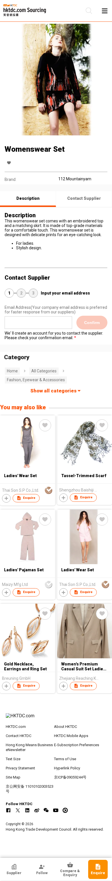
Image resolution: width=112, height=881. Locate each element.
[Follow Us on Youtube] (55, 810)
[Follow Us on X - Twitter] (17, 810)
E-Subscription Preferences (76, 745)
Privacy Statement (20, 768)
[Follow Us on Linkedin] (27, 810)
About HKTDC (65, 726)
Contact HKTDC (18, 736)
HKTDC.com (16, 726)
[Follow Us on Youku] (65, 810)
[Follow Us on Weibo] (36, 810)
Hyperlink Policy (67, 768)
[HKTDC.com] (56, 718)
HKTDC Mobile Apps (71, 736)
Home (12, 371)
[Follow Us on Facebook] (8, 810)
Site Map (13, 777)
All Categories (44, 371)
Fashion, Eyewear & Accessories (36, 380)
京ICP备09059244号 (70, 777)
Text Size (13, 759)
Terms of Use (65, 759)
